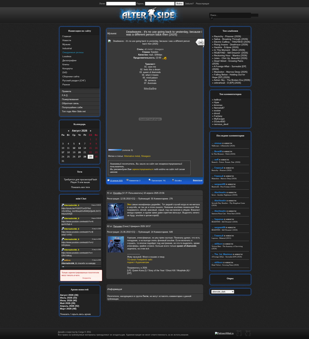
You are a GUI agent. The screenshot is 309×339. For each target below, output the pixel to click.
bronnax (218, 105)
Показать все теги (80, 187)
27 (79, 156)
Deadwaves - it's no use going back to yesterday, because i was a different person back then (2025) (164, 33)
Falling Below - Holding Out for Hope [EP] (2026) (228, 76)
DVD (64, 72)
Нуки (216, 102)
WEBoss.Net (95, 278)
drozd (217, 113)
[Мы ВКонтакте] (248, 336)
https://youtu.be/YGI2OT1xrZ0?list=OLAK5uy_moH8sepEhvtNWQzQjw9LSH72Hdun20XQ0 (81, 211)
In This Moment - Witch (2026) (229, 50)
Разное (66, 84)
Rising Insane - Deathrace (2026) (231, 44)
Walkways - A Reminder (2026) (223, 146)
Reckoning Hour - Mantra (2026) (230, 55)
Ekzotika (178, 181)
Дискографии (69, 60)
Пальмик (117, 226)
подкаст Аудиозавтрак (138, 262)
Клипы (65, 64)
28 (85, 156)
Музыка (66, 44)
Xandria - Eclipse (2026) (226, 47)
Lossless (66, 56)
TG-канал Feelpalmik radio (139, 259)
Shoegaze (145, 156)
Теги (79, 171)
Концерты (67, 68)
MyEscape (219, 118)
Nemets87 (219, 108)
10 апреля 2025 (116, 181)
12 (74, 148)
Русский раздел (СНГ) (74, 80)
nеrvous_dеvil (221, 124)
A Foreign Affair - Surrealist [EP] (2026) (227, 257)
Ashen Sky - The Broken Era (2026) (232, 80)
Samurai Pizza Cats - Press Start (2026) (226, 213)
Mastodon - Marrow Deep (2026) (231, 72)
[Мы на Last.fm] (239, 336)
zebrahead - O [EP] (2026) (227, 82)
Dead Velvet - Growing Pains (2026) (225, 265)
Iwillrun (217, 99)
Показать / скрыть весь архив (75, 314)
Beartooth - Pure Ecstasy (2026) (223, 187)
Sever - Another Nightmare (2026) (224, 195)
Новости (66, 40)
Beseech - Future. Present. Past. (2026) (226, 162)
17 (63, 152)
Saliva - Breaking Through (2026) (231, 39)
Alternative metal (132, 156)
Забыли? (189, 3)
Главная (66, 36)
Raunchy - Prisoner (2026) (227, 36)
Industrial (67, 48)
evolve (217, 110)
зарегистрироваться (142, 169)
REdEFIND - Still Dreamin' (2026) (231, 52)
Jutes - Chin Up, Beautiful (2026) (230, 58)
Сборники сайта (70, 76)
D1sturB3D (219, 121)
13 (79, 148)
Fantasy (218, 116)
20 (79, 152)
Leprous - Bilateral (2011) (221, 238)
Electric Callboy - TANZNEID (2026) (232, 41)
